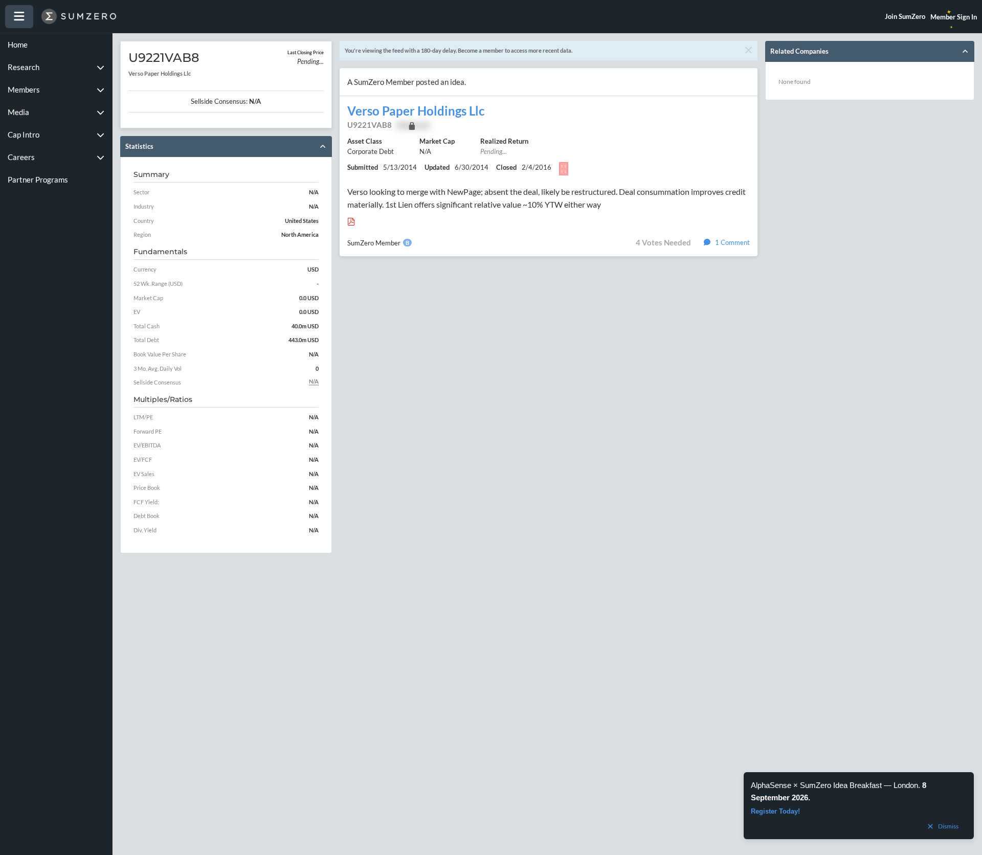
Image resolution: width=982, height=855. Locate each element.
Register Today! (775, 811)
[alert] (859, 805)
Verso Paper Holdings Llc (415, 111)
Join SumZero (905, 16)
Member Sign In (953, 17)
